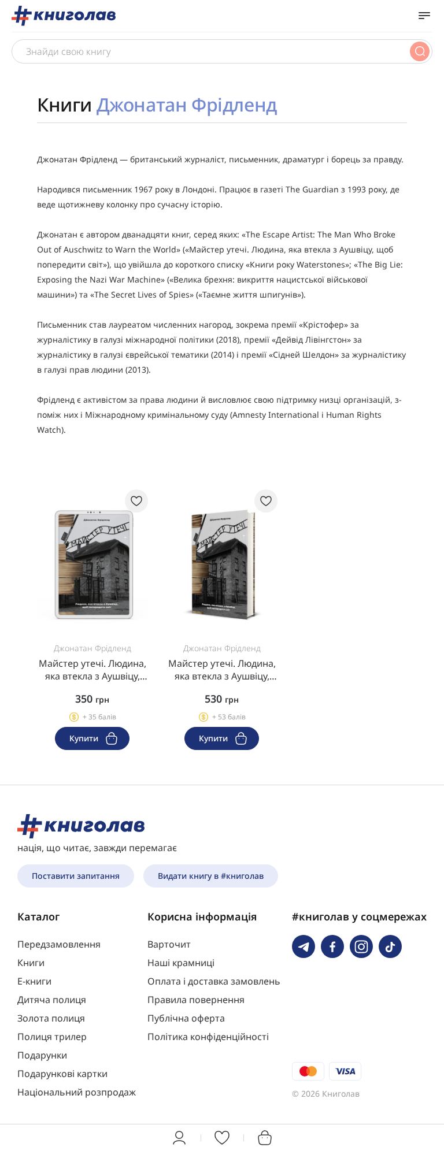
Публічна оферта (186, 1018)
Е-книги (34, 981)
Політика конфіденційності (208, 1036)
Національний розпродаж (76, 1092)
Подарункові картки (62, 1073)
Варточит (169, 944)
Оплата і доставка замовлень (213, 981)
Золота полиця (51, 1018)
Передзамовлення (59, 944)
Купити (85, 738)
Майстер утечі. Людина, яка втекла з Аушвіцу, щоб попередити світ (222, 669)
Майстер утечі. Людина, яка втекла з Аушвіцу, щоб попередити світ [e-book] (92, 669)
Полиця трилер (52, 1036)
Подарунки (42, 1055)
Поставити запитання (76, 875)
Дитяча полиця (51, 999)
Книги (31, 962)
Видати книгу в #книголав (211, 875)
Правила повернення (196, 999)
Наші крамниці (180, 962)
